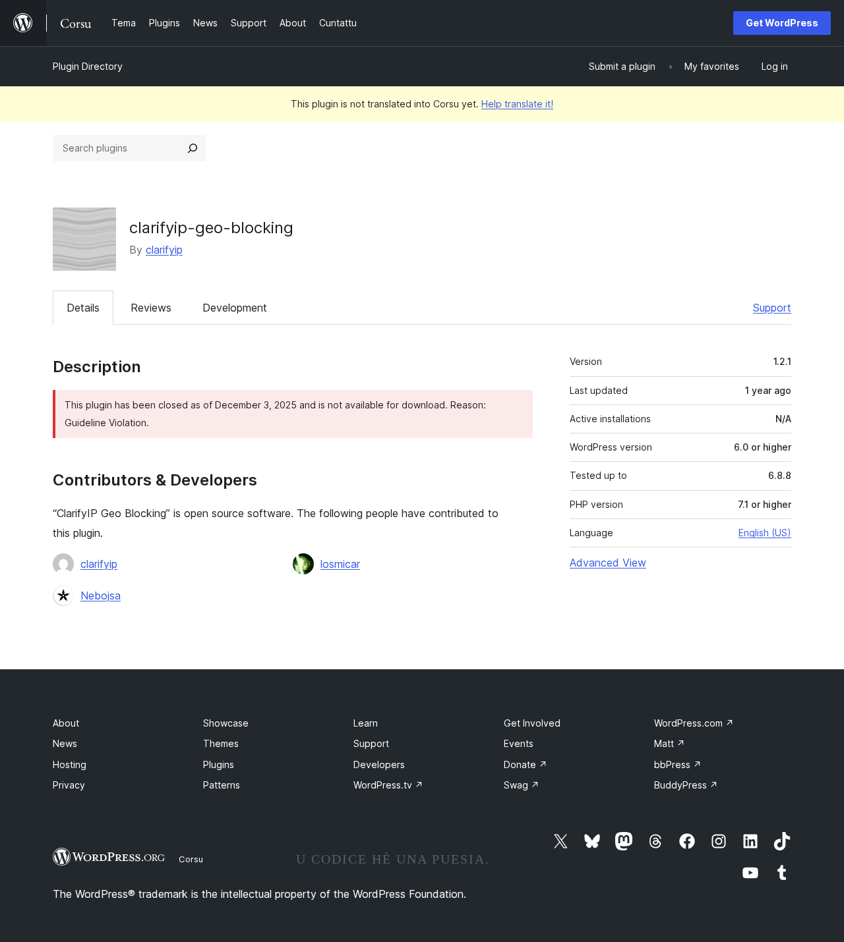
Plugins (218, 764)
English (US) (764, 532)
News (65, 743)
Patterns (221, 784)
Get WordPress (782, 22)
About (66, 723)
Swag (521, 784)
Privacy (69, 784)
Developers (379, 764)
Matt (669, 743)
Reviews (151, 307)
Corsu (191, 859)
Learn (365, 723)
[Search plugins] (192, 148)
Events (518, 743)
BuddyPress (686, 784)
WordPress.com (694, 723)
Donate (525, 764)
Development (234, 307)
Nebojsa (100, 595)
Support (772, 307)
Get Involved (532, 723)
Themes (221, 743)
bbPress (678, 764)
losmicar (340, 563)
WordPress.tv (388, 784)
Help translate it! (517, 103)
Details (83, 307)
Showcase (226, 723)
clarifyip (164, 249)
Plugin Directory (88, 66)
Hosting (69, 764)
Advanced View (608, 562)
